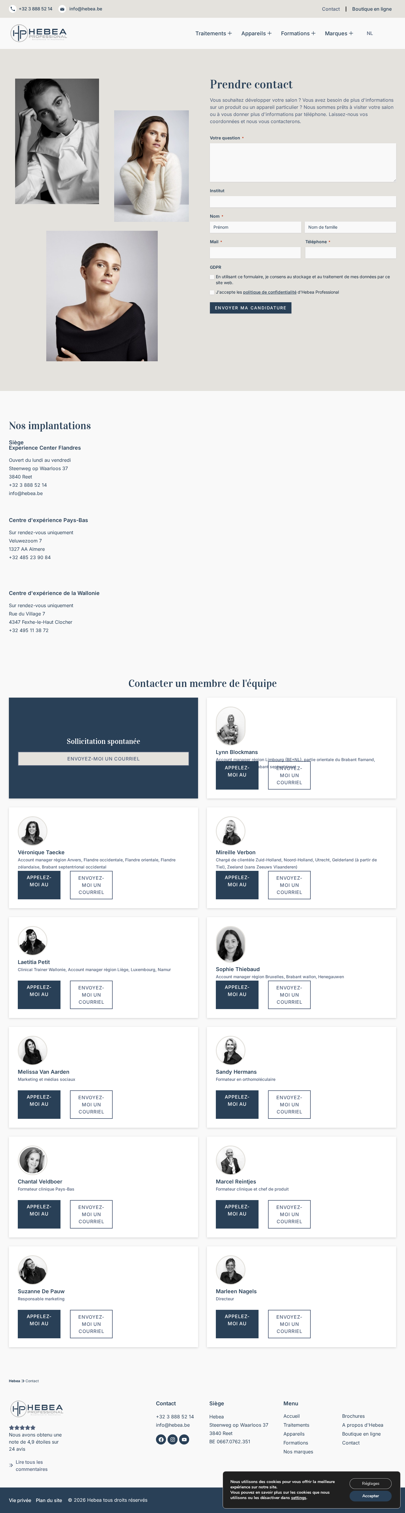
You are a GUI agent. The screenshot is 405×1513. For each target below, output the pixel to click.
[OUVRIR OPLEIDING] (313, 33)
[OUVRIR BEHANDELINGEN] (230, 33)
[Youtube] (184, 1439)
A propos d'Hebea (362, 1425)
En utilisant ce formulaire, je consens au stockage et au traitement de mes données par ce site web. (303, 279)
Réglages (371, 1483)
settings (298, 1498)
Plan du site (49, 1500)
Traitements (296, 1425)
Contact (331, 9)
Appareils (293, 1434)
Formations (295, 1443)
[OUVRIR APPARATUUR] (269, 33)
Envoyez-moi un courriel (103, 759)
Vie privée (20, 1500)
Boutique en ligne (372, 9)
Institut (217, 190)
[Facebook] (161, 1439)
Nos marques (298, 1452)
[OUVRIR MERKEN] (351, 33)
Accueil (291, 1416)
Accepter (370, 1496)
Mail (216, 241)
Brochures (353, 1416)
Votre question (227, 137)
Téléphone (317, 241)
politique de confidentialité (269, 292)
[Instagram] (173, 1439)
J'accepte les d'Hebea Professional (277, 292)
